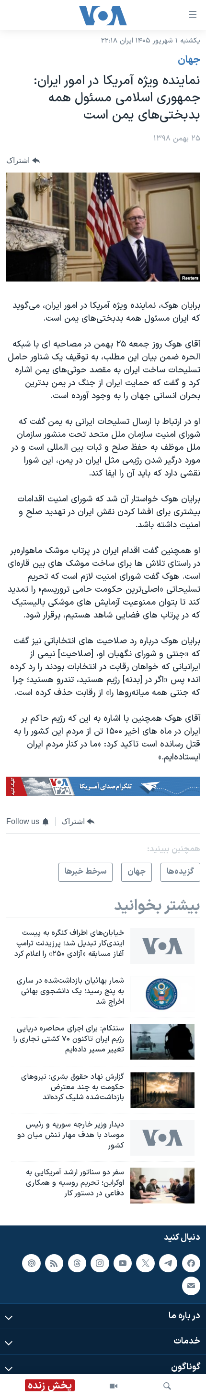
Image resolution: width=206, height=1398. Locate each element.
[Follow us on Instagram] (100, 1263)
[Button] (23, 160)
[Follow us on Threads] (77, 1263)
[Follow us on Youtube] (123, 1263)
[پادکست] (31, 1263)
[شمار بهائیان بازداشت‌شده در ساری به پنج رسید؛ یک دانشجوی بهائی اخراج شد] (162, 994)
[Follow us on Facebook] (191, 1263)
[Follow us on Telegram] (168, 1263)
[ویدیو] (113, 1386)
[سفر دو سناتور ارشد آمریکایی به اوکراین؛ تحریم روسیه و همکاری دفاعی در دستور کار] (162, 1185)
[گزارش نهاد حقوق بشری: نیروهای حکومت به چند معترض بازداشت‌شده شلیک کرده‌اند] (162, 1090)
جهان (189, 60)
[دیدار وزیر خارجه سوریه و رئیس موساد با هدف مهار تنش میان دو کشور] (162, 1138)
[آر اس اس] (54, 1263)
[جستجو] (167, 1386)
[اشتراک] (191, 1286)
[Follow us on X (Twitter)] (145, 1263)
